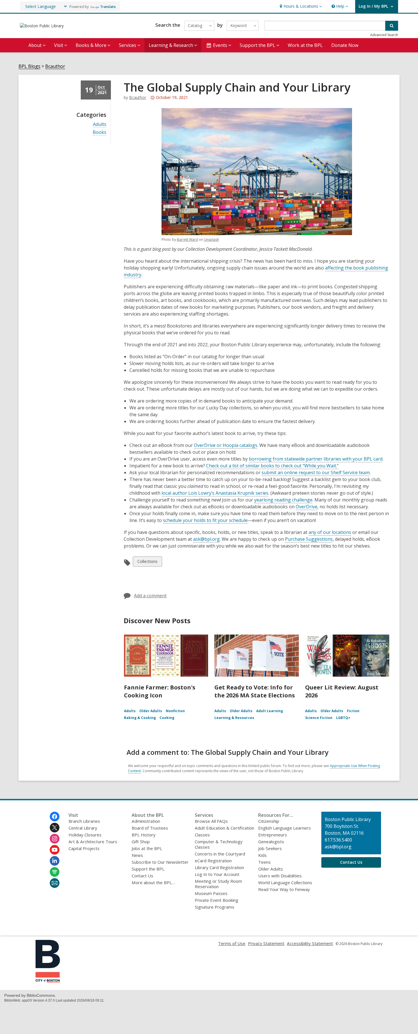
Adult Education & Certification (224, 828)
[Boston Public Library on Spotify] (54, 872)
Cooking (167, 717)
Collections (147, 562)
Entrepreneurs (272, 835)
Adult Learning (269, 710)
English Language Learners (284, 828)
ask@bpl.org (206, 539)
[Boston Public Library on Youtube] (54, 850)
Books (99, 132)
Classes (202, 835)
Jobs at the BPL (147, 848)
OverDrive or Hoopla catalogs (225, 445)
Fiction (353, 710)
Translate (108, 6)
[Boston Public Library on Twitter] (54, 827)
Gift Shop (141, 841)
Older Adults (150, 710)
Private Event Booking (216, 900)
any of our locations (330, 532)
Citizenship (268, 821)
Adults (99, 124)
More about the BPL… (153, 882)
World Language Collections (285, 882)
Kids (262, 855)
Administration (146, 821)
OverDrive (306, 506)
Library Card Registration (219, 867)
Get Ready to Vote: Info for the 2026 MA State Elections (254, 691)
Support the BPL (148, 869)
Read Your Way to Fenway (284, 889)
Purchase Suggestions (309, 539)
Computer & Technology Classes (219, 844)
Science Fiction (318, 717)
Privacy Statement (266, 943)
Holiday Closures (85, 835)
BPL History (144, 835)
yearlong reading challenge (283, 500)
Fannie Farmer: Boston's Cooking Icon (159, 691)
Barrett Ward (187, 239)
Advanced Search (384, 34)
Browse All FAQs (211, 821)
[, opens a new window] (48, 981)
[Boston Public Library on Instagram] (54, 839)
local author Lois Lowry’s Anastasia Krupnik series (215, 493)
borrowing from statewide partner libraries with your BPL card (315, 459)
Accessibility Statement (310, 943)
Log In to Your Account (217, 874)
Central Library (83, 828)
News (137, 855)
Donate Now (344, 45)
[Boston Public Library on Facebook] (54, 816)
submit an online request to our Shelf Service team (316, 472)
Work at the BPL (305, 45)
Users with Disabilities (280, 875)
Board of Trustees (150, 828)
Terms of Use (231, 943)
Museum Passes (211, 893)
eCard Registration (213, 860)
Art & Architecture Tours (93, 841)
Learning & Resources (234, 717)
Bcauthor (55, 66)
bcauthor (137, 97)
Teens (264, 862)
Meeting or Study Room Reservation (218, 883)
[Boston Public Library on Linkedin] (54, 861)
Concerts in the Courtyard (220, 854)
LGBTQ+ (343, 717)
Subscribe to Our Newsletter (160, 862)
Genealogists (271, 841)
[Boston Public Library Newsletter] (54, 883)
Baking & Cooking (140, 717)
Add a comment (150, 595)
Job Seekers (270, 848)
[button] (300, 6)
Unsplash (211, 239)
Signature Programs (214, 907)
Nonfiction (175, 710)
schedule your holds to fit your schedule (205, 520)
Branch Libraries (84, 821)
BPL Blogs (29, 66)
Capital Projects (84, 848)
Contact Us (142, 875)
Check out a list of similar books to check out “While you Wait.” (272, 466)
